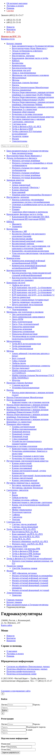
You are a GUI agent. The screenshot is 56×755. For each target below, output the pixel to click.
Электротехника (19, 141)
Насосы (15, 85)
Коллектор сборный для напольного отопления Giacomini (29, 235)
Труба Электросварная (22, 348)
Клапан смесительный (22, 478)
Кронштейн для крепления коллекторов (30, 251)
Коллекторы (17, 63)
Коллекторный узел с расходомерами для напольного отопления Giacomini (31, 247)
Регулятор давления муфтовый (26, 485)
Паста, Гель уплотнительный (25, 324)
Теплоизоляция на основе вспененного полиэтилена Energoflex (30, 337)
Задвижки (16, 182)
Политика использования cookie (21, 674)
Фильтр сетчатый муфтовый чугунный (30, 580)
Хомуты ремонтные (21, 297)
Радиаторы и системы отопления (27, 114)
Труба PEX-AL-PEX (21, 539)
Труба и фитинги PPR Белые (25, 551)
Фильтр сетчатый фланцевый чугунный (30, 590)
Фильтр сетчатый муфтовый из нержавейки (32, 575)
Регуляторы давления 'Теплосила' (27, 488)
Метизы (15, 80)
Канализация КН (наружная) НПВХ (29, 219)
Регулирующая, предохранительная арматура (33, 117)
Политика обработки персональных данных (27, 669)
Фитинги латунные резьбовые (26, 160)
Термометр (17, 226)
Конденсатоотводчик (22, 68)
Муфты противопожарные (24, 429)
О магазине (12, 651)
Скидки (10, 10)
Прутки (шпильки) (20, 368)
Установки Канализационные (25, 387)
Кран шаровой (18, 192)
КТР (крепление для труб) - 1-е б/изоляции (32, 287)
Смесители (17, 517)
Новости (11, 27)
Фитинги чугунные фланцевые (26, 177)
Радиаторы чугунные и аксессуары (28, 458)
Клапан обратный (20, 190)
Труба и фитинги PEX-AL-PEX (26, 126)
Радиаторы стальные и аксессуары (28, 456)
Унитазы (16, 519)
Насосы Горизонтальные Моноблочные (30, 87)
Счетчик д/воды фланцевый (25, 527)
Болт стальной (18, 358)
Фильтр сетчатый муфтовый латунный (30, 578)
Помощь (10, 8)
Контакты (11, 29)
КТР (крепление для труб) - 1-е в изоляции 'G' (33, 290)
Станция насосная (20, 385)
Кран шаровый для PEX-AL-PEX (27, 534)
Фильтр (15, 139)
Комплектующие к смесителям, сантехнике (32, 502)
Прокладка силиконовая (23, 331)
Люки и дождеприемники (24, 73)
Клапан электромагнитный (24, 480)
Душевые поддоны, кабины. (25, 500)
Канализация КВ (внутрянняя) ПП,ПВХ (30, 217)
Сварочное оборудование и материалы (30, 212)
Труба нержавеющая (21, 346)
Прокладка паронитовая (23, 326)
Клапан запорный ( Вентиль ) (25, 187)
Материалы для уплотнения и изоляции (30, 75)
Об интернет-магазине (17, 3)
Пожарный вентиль (21, 431)
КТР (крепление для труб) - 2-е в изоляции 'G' (33, 295)
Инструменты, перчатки (23, 56)
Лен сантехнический (21, 314)
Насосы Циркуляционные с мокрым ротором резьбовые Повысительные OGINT (33, 98)
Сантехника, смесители (23, 121)
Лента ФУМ (17, 319)
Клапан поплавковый (22, 468)
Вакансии (11, 640)
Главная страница (15, 600)
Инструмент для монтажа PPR (26, 549)
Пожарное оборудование (23, 112)
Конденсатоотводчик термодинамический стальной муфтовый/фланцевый (31, 274)
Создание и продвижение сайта (15, 691)
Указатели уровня (20, 136)
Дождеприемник (19, 309)
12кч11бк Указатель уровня (24, 568)
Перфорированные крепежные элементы (31, 365)
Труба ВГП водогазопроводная (26, 344)
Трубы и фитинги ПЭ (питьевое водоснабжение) (27, 132)
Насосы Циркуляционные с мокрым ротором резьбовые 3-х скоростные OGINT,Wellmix (33, 93)
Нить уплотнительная (22, 322)
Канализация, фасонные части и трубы (30, 58)
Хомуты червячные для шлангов (27, 302)
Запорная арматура (20, 53)
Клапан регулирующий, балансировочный (32, 475)
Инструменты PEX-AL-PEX (25, 532)
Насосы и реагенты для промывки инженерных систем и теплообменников (31, 200)
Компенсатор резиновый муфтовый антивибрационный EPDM (28, 261)
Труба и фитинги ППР (22, 129)
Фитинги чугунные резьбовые (26, 175)
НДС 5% (11, 32)
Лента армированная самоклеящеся (28, 317)
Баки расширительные (22, 153)
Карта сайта (6, 625)
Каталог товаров (14, 43)
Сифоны (16, 514)
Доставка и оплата (15, 6)
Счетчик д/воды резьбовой (24, 524)
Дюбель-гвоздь (19, 363)
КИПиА (16, 60)
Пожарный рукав (20, 436)
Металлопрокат (19, 78)
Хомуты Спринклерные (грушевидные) (30, 300)
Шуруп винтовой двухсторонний (27, 304)
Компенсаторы (19, 65)
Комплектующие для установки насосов (30, 402)
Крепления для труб (21, 70)
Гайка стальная (19, 361)
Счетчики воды (19, 124)
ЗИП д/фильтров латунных (24, 573)
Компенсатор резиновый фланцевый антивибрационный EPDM (29, 266)
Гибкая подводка (20, 497)
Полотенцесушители (21, 512)
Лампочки (16, 595)
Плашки (16, 209)
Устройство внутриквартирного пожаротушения (27, 442)
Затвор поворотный (21, 185)
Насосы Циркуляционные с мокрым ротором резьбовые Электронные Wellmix (33, 103)
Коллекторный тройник (23, 243)
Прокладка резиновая (22, 329)
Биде (14, 492)
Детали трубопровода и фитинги (27, 51)
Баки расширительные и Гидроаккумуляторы (33, 46)
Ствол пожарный (20, 439)
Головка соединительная (23, 427)
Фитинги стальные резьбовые (26, 173)
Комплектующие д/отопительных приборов (32, 448)
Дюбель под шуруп (21, 285)
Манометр (16, 224)
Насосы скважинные (21, 90)
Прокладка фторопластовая (24, 334)
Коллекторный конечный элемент (27, 241)
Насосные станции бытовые (25, 82)
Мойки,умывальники (22, 510)
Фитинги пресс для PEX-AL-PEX (27, 544)
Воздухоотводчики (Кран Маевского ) (29, 48)
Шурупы (16, 380)
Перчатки (16, 207)
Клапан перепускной (22, 463)
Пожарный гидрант (21, 434)
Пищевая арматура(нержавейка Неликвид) (32, 195)
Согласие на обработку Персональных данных (28, 666)
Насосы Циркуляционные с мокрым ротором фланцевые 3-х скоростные (33, 108)
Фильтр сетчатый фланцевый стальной (30, 583)
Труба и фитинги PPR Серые (25, 556)
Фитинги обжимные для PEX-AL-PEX (30, 541)
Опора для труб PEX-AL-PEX (26, 536)
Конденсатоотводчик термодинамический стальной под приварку (31, 279)
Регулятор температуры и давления (28, 119)
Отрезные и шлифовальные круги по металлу (33, 204)
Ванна (15, 495)
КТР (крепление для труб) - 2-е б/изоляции (32, 292)
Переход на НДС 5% (11, 36)
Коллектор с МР (19, 231)
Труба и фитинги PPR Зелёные (26, 553)
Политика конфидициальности (21, 671)
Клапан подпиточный (22, 466)
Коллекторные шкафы (22, 239)
